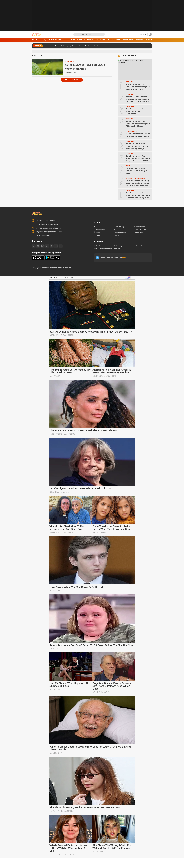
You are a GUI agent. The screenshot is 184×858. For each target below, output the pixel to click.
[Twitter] (38, 246)
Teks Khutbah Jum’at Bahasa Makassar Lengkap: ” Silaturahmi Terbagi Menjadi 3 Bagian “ (138, 125)
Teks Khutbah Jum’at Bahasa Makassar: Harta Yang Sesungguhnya (137, 146)
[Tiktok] (61, 246)
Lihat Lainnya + (72, 80)
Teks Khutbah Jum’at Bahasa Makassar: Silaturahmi (135, 111)
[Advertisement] (92, 17)
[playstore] (52, 259)
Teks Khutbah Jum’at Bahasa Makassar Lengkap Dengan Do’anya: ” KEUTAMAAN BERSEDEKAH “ (138, 88)
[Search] (76, 34)
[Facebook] (34, 246)
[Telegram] (47, 246)
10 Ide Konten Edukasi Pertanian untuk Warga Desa (136, 170)
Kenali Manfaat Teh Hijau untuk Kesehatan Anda (85, 66)
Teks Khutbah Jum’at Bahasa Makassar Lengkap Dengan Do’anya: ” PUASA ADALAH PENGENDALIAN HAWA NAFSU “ (138, 161)
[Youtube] (56, 246)
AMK (124, 257)
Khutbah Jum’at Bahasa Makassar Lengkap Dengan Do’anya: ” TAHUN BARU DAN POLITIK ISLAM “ (138, 100)
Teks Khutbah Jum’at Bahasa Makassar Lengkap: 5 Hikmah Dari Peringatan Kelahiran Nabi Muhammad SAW (138, 198)
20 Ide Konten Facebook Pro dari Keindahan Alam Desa (138, 134)
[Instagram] (52, 246)
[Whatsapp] (43, 246)
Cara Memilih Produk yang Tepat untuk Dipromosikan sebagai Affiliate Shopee (137, 183)
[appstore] (38, 259)
